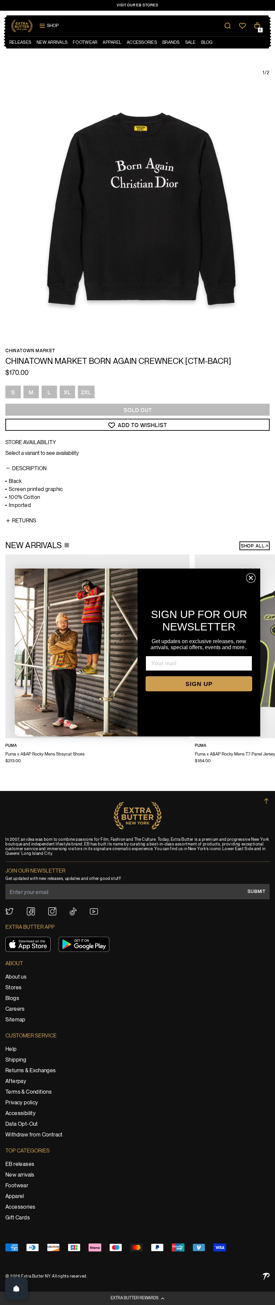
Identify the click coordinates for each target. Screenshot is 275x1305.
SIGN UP (199, 684)
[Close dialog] (251, 578)
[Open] (16, 1288)
